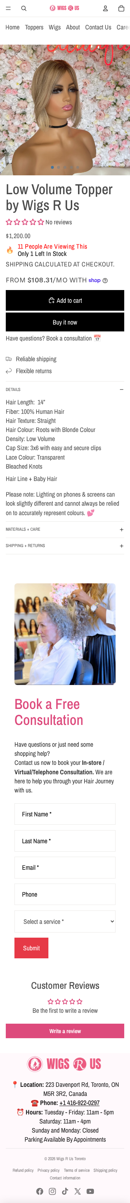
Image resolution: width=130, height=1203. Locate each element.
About (73, 27)
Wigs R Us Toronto (71, 1159)
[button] (25, 222)
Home (12, 27)
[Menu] (8, 8)
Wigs (55, 27)
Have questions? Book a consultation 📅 (53, 338)
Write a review (65, 1031)
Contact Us (98, 27)
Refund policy (23, 1170)
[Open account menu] (105, 8)
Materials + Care (23, 529)
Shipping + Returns (25, 546)
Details (13, 389)
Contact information (65, 1178)
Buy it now (65, 322)
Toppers (34, 27)
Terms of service (77, 1170)
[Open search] (24, 8)
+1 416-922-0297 (80, 1102)
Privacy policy (49, 1170)
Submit (31, 948)
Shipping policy (105, 1170)
